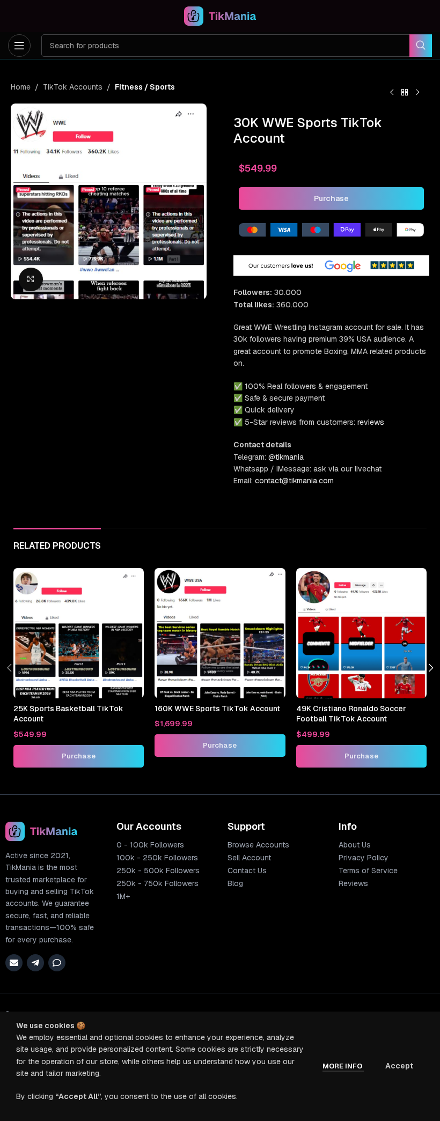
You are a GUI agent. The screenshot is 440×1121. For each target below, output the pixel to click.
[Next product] (417, 92)
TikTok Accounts (72, 87)
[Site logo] (220, 15)
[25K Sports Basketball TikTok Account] (78, 633)
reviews (370, 422)
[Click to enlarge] (31, 280)
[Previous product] (391, 92)
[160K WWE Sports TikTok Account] (220, 633)
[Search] (420, 45)
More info (343, 1066)
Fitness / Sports (145, 87)
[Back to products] (404, 92)
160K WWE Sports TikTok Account (217, 708)
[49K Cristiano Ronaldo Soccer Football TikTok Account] (361, 633)
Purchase (331, 198)
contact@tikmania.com (294, 480)
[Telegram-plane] (35, 962)
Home (21, 87)
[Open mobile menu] (19, 45)
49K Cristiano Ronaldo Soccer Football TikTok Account (351, 714)
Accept (399, 1066)
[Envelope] (14, 962)
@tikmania (286, 457)
